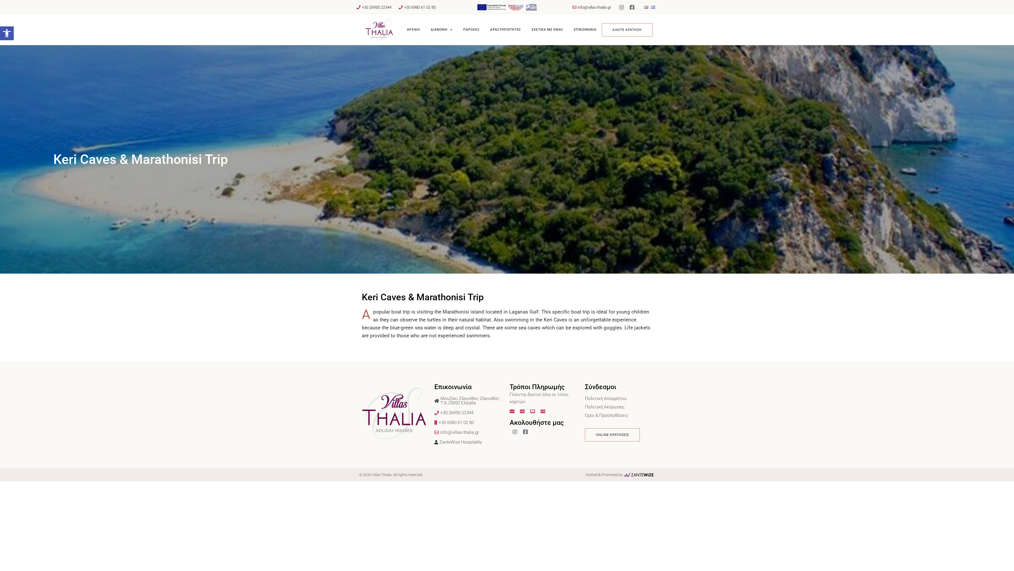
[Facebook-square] (632, 7)
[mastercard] (533, 411)
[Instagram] (621, 7)
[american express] (544, 411)
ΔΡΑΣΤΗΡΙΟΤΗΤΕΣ (505, 29)
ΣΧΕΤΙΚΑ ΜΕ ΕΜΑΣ (547, 29)
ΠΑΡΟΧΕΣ (471, 29)
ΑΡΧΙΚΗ (413, 29)
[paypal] (513, 411)
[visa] (523, 411)
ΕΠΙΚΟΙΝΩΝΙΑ (585, 29)
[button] (7, 33)
